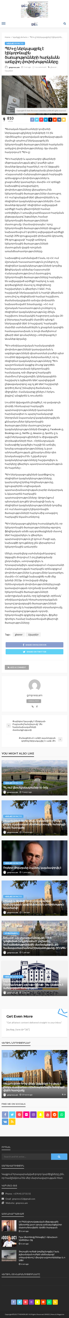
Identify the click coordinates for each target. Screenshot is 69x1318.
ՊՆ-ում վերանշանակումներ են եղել (25, 787)
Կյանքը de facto (14, 43)
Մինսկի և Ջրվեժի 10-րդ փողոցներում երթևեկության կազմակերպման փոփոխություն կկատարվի (33, 904)
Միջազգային (11, 933)
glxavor (53, 67)
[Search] (64, 23)
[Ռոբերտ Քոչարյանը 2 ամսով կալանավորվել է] (34, 858)
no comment (40, 67)
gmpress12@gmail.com (23, 1198)
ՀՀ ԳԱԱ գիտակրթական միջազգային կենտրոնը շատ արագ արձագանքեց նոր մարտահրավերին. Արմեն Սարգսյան (40, 1224)
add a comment (18, 667)
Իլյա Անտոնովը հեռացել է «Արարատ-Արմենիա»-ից (38, 1238)
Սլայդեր (9, 70)
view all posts (33, 701)
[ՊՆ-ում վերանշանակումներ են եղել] (34, 777)
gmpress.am (14, 67)
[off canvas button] (3, 23)
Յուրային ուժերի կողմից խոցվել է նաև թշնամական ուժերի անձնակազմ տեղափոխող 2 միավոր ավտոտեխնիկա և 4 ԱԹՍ (42, 1256)
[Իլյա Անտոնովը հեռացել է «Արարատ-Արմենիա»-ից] (9, 1241)
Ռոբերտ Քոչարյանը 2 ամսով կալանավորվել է (32, 867)
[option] (34, 1074)
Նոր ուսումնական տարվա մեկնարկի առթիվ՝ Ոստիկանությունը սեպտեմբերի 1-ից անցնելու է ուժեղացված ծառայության (33, 985)
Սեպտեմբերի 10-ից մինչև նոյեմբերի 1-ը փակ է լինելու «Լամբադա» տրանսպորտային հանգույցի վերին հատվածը (34, 824)
